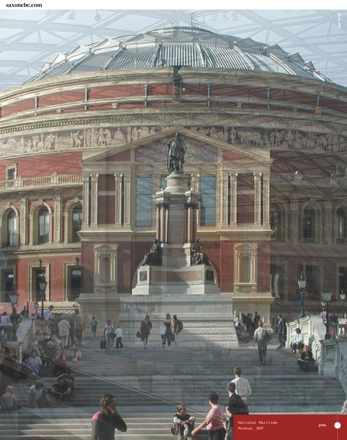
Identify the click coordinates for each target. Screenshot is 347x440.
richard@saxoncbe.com (95, 256)
